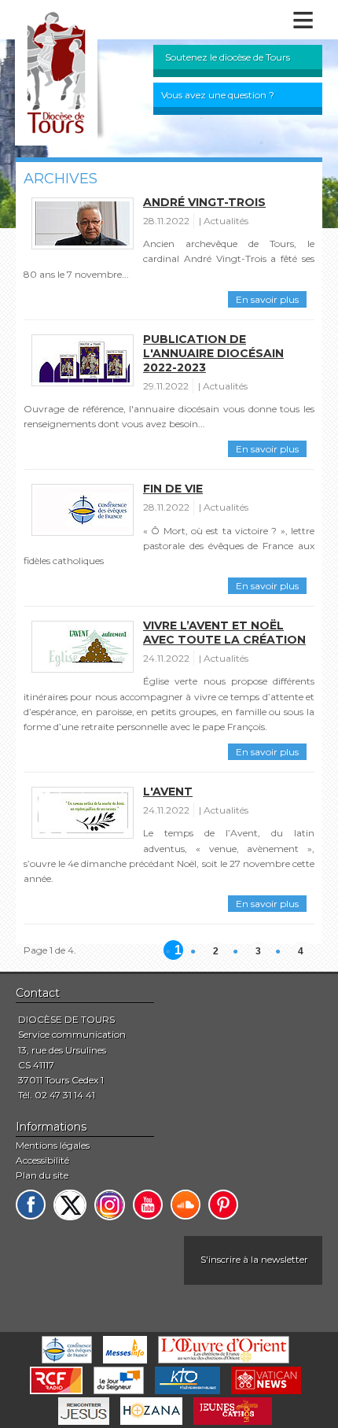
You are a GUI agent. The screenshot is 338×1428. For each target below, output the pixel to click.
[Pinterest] (223, 1205)
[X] (69, 1205)
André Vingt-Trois (204, 202)
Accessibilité (42, 1160)
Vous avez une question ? (217, 95)
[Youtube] (148, 1205)
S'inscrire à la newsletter (254, 1259)
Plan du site (42, 1175)
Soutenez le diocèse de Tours (227, 57)
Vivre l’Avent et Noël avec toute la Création (224, 632)
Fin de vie (173, 489)
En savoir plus (267, 299)
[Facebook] (31, 1205)
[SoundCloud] (185, 1205)
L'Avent (168, 791)
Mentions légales (53, 1145)
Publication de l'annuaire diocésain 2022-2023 (213, 353)
